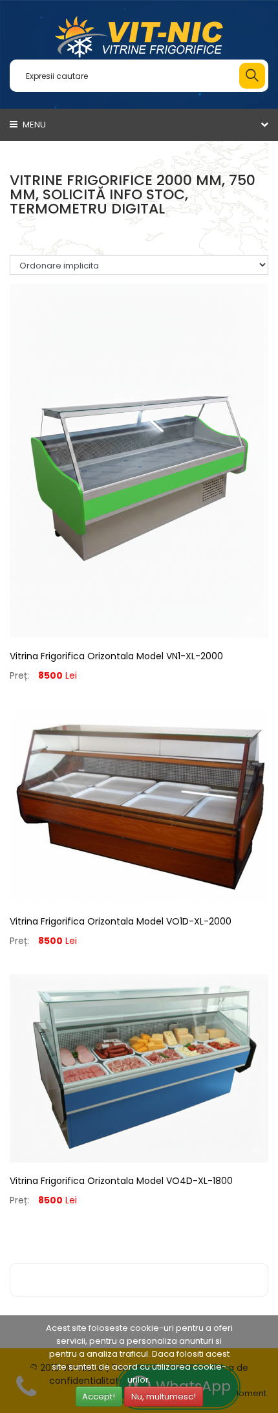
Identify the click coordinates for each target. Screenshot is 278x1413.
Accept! (98, 1396)
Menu (33, 124)
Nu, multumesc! (163, 1396)
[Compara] (139, 654)
